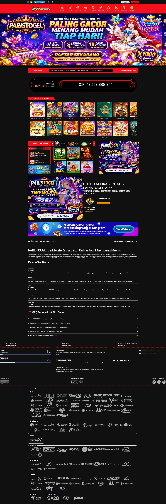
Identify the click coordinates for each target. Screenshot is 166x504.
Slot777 (54, 241)
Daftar (135, 2)
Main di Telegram (40, 2)
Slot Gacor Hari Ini (45, 241)
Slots (70, 10)
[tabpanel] (81, 39)
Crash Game (101, 10)
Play (51, 86)
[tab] (60, 143)
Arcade (108, 10)
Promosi (131, 10)
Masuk (125, 2)
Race (85, 10)
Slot (29, 241)
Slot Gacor (44, 254)
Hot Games (62, 10)
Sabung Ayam (124, 10)
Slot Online (35, 241)
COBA (60, 151)
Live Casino (78, 10)
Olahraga (93, 10)
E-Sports (116, 10)
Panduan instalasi (103, 203)
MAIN (38, 109)
